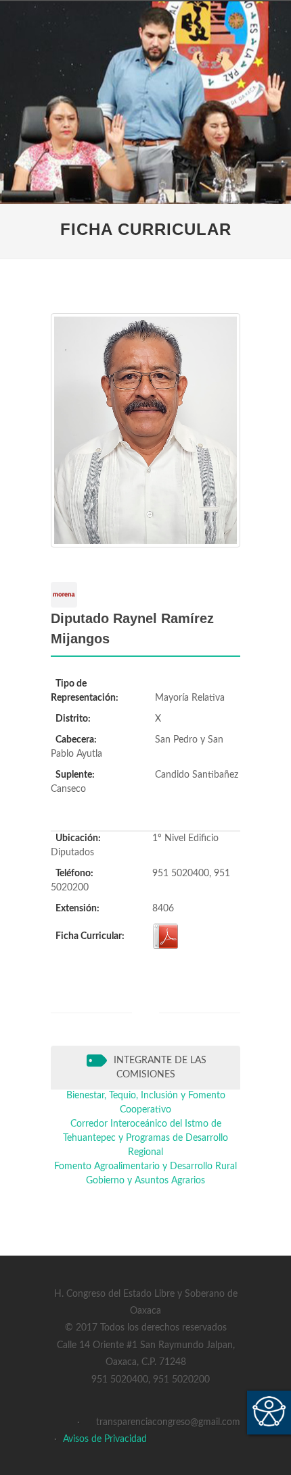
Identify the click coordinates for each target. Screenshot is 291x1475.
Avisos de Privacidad (105, 1439)
